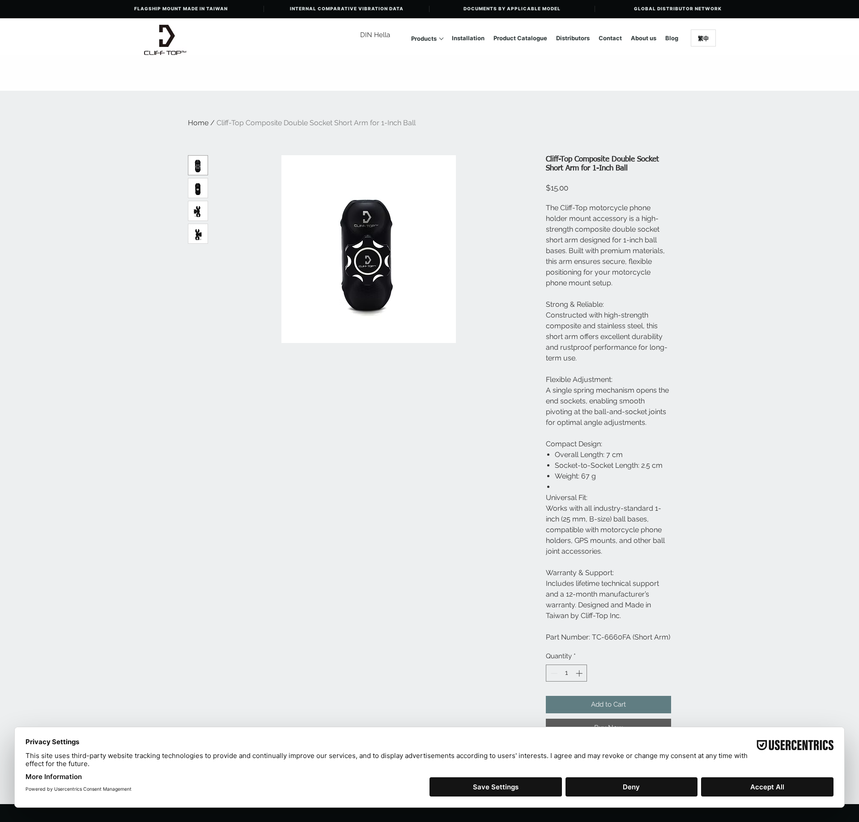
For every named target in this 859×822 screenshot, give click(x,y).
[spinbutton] (566, 673)
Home (198, 123)
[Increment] (580, 673)
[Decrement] (553, 673)
